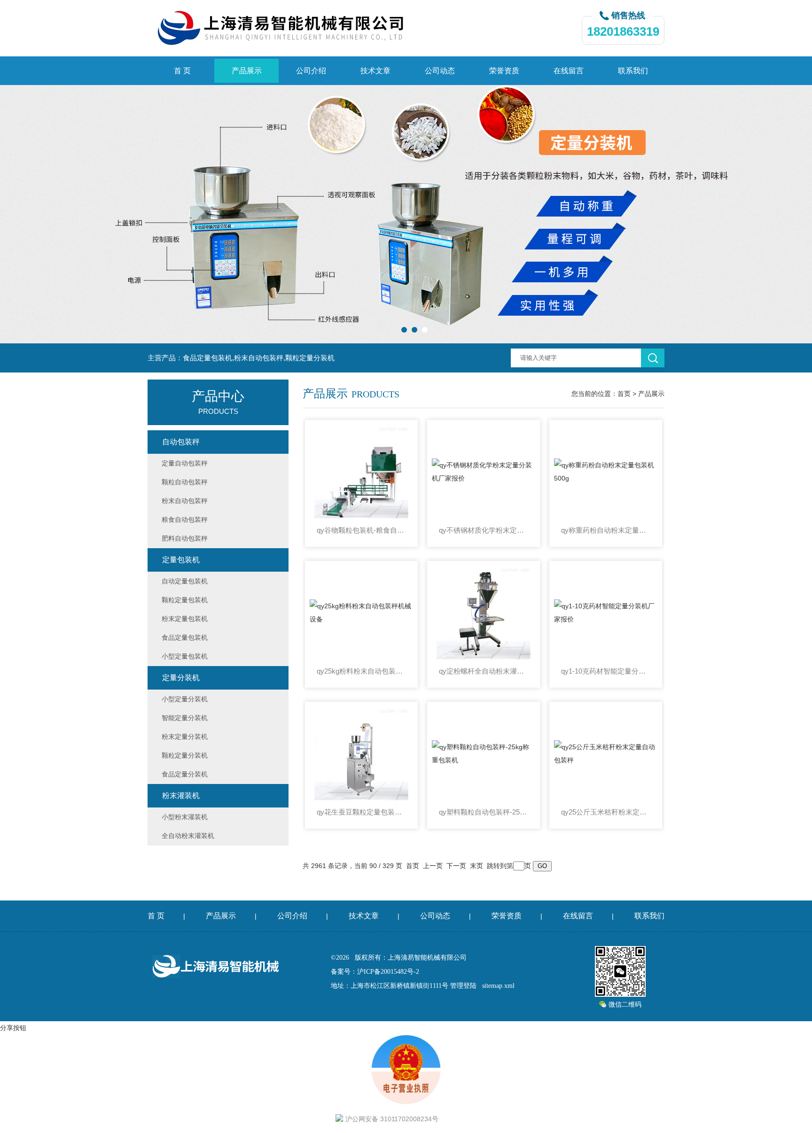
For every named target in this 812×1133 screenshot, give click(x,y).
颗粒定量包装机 (185, 600)
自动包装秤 (181, 442)
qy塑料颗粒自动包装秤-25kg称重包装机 (483, 812)
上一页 (433, 865)
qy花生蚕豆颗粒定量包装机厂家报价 (361, 812)
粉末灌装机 (181, 795)
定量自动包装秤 (185, 463)
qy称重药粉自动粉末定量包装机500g (605, 530)
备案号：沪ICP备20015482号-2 (375, 971)
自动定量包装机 (185, 581)
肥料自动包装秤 (185, 538)
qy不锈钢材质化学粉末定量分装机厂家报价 (483, 530)
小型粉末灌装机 (185, 817)
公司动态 (440, 71)
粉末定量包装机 (185, 618)
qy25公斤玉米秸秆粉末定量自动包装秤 (605, 812)
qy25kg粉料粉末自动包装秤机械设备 (361, 671)
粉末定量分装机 (185, 736)
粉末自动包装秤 (185, 500)
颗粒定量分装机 (185, 755)
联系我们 (633, 71)
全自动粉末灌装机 (188, 835)
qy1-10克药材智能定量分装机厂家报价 (605, 671)
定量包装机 (181, 560)
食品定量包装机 (185, 637)
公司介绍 (311, 71)
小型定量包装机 (185, 656)
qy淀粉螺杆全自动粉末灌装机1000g (483, 671)
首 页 (182, 71)
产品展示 (247, 71)
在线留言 (569, 71)
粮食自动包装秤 (185, 519)
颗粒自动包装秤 (185, 482)
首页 (624, 393)
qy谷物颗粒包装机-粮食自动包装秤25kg (361, 530)
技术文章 (375, 71)
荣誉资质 (504, 71)
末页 (476, 865)
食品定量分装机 (185, 774)
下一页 (456, 865)
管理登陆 (463, 985)
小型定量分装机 (185, 699)
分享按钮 (13, 1028)
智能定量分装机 (185, 718)
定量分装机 (181, 678)
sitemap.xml (498, 985)
